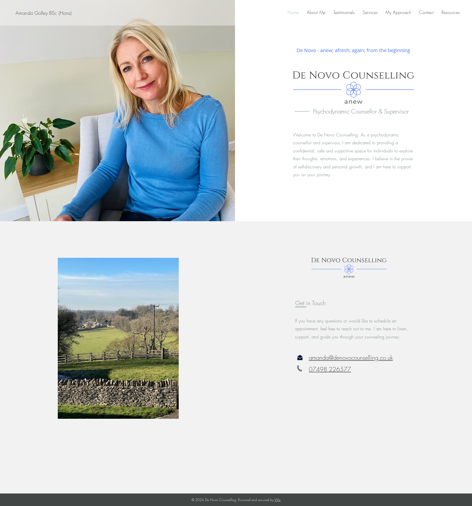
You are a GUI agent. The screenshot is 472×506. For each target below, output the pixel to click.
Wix (277, 499)
